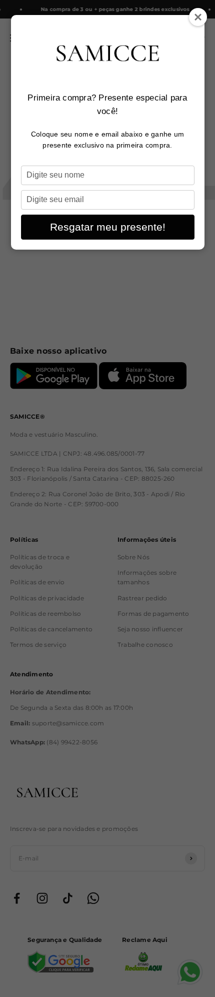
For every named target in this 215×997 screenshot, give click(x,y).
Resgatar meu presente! (108, 227)
